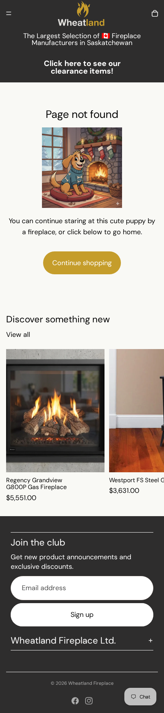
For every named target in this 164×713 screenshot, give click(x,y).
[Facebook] (75, 700)
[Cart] (154, 13)
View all (18, 334)
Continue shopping (82, 262)
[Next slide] (149, 426)
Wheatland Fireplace (91, 683)
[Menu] (9, 13)
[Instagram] (88, 700)
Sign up (82, 614)
